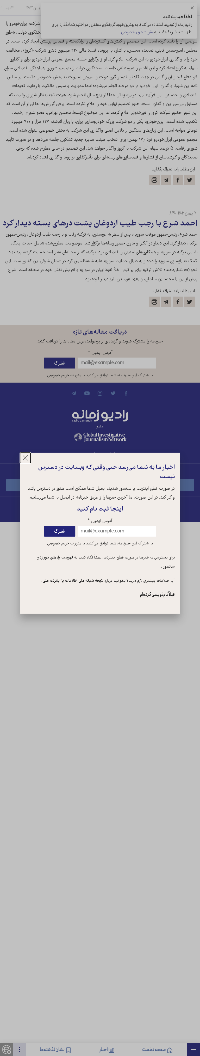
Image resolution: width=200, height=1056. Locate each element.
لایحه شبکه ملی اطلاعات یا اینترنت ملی (72, 581)
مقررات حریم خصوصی (64, 543)
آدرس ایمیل (100, 521)
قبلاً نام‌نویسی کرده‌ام (157, 594)
